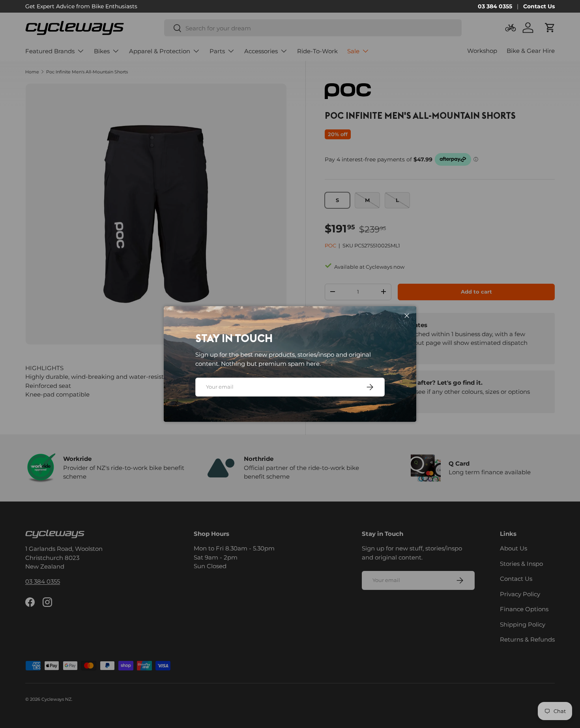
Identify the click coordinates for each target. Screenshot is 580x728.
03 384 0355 (495, 6)
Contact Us (539, 6)
